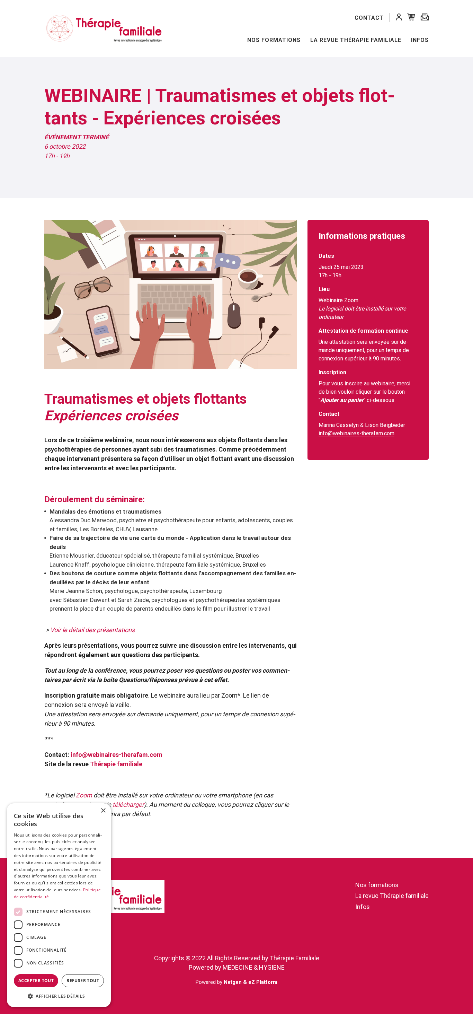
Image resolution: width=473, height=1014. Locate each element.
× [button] (103, 810)
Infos (420, 40)
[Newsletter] (424, 17)
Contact (369, 18)
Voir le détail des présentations (92, 629)
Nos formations (274, 40)
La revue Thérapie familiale (355, 40)
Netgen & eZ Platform (250, 982)
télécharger (128, 804)
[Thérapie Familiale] (90, 28)
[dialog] (59, 905)
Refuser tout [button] (82, 981)
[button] (398, 18)
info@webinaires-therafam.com (116, 754)
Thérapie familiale (116, 764)
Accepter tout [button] (36, 981)
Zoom (84, 795)
